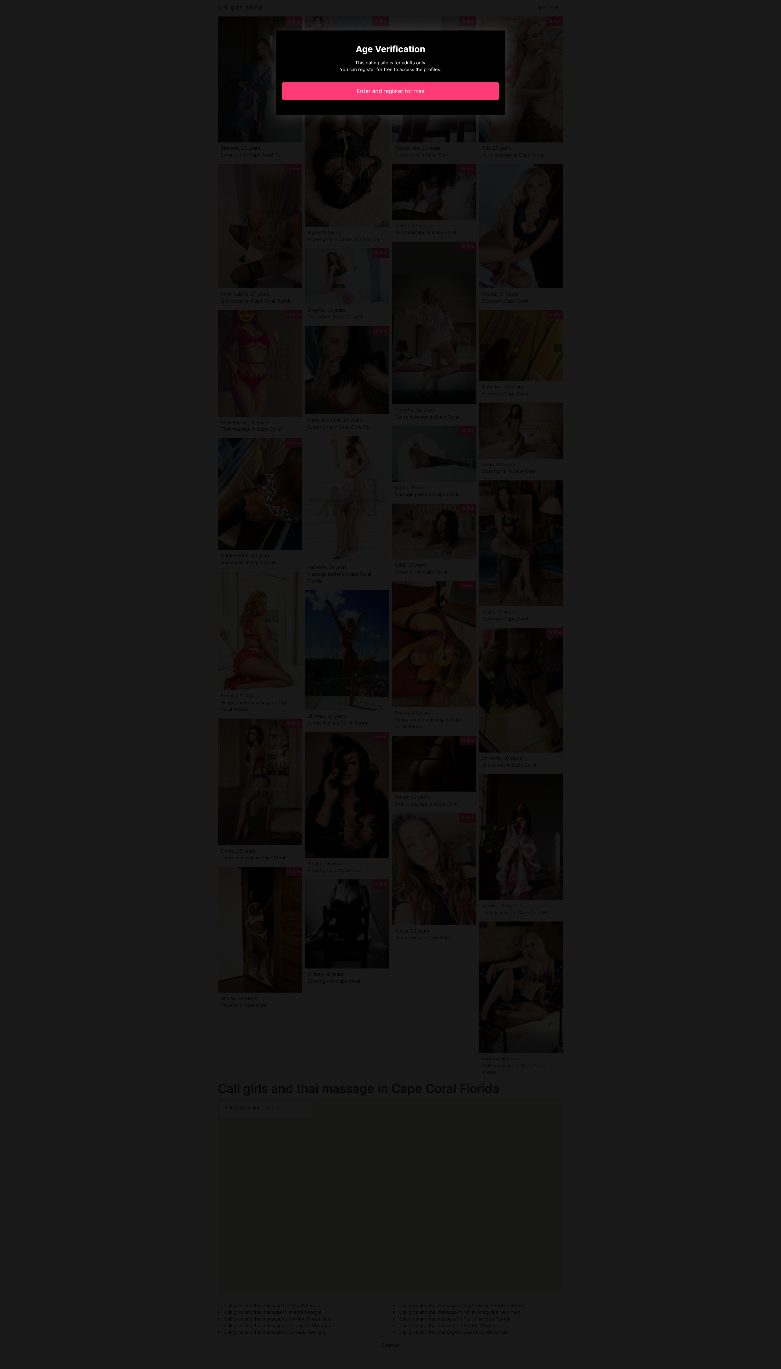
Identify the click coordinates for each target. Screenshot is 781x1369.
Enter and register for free (390, 91)
